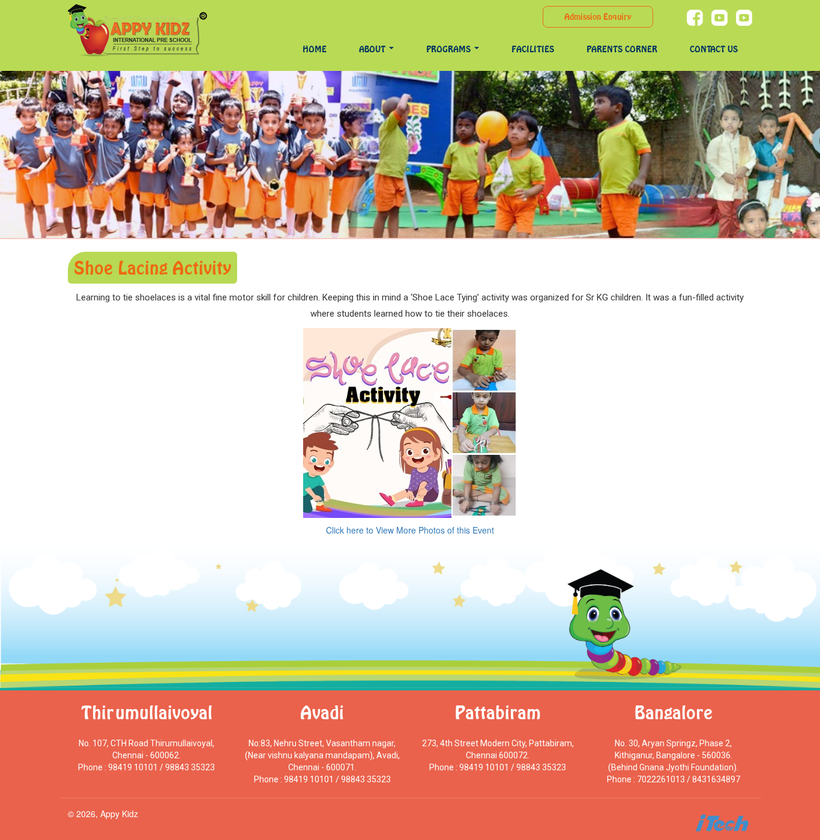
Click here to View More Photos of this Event (410, 530)
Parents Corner (621, 49)
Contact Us (714, 49)
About (373, 49)
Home (315, 49)
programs (449, 49)
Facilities (532, 49)
